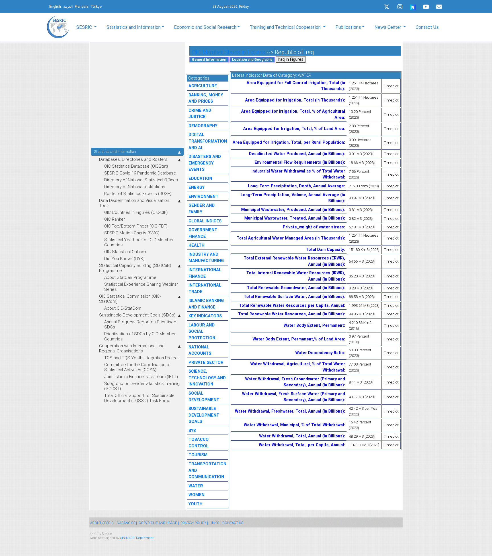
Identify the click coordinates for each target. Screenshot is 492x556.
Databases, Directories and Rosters (133, 159)
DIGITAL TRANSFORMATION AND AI (207, 141)
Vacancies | (127, 523)
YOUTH (195, 503)
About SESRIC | (102, 523)
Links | (215, 523)
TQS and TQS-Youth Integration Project (141, 357)
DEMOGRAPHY (202, 125)
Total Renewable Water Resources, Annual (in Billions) (291, 313)
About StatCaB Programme (130, 277)
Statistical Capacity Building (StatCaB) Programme (135, 268)
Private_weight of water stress (313, 227)
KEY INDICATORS (205, 315)
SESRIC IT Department (137, 537)
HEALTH (196, 245)
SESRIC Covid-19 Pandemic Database (140, 173)
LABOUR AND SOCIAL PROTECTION (201, 331)
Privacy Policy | (194, 523)
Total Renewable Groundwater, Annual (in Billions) (295, 287)
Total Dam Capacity (325, 249)
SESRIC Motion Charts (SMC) (131, 233)
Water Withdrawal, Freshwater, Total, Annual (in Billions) (289, 411)
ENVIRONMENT (203, 196)
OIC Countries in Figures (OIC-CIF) (136, 212)
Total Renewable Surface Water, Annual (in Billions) (294, 296)
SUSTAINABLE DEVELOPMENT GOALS (203, 415)
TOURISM (198, 454)
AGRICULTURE (202, 85)
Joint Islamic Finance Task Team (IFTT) (141, 376)
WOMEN (196, 494)
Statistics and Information (115, 151)
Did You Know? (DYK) (124, 258)
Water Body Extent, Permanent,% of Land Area (298, 339)
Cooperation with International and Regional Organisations (132, 348)
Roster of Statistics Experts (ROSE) (137, 193)
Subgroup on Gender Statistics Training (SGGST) (142, 386)
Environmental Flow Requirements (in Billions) (299, 162)
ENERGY (196, 187)
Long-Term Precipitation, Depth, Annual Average (296, 185)
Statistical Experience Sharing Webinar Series (141, 286)
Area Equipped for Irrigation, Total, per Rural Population (288, 142)
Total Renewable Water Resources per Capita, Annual (291, 305)
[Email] (439, 7)
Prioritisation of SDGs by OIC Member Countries (140, 336)
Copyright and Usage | (159, 523)
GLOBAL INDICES (205, 221)
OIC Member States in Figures (228, 52)
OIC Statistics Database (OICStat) (136, 166)
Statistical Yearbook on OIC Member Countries (139, 242)
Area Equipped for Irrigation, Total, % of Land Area (293, 128)
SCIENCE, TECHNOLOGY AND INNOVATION (207, 378)
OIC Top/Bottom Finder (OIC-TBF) (135, 226)
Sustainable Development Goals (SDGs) (137, 315)
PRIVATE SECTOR (206, 362)
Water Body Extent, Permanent (314, 325)
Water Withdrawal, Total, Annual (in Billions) (301, 436)
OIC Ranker (114, 219)
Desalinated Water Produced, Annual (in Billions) (296, 153)
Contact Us (427, 27)
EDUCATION (200, 178)
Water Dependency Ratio (319, 352)
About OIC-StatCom (123, 308)
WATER (195, 485)
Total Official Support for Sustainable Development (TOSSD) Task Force (139, 398)
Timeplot (391, 86)
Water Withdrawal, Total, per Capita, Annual (301, 444)
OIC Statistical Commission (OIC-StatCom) (130, 298)
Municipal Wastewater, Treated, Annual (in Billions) (294, 218)
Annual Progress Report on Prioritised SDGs (140, 324)
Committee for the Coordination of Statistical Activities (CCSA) (137, 367)
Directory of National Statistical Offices (141, 179)
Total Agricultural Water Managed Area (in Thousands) (290, 238)
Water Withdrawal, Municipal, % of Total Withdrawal (294, 424)
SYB (192, 430)
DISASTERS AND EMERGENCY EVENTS (204, 163)
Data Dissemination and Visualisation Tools (134, 203)
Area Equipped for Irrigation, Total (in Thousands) (294, 100)
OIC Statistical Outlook (125, 251)
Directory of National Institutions (134, 186)
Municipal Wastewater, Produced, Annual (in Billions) (292, 209)
